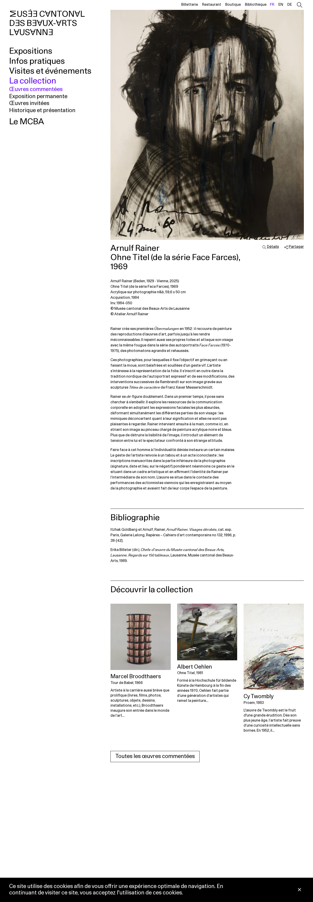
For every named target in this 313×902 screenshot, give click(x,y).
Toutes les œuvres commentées (155, 756)
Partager (296, 247)
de (289, 4)
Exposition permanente (38, 96)
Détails (273, 247)
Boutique (233, 4)
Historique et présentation (42, 110)
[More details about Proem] (274, 647)
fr (272, 4)
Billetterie (189, 4)
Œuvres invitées (29, 103)
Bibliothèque (255, 4)
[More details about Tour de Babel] (140, 637)
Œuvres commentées (36, 89)
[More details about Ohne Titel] (207, 632)
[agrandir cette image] (207, 125)
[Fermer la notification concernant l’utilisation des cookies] (299, 890)
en (280, 4)
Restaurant (211, 4)
